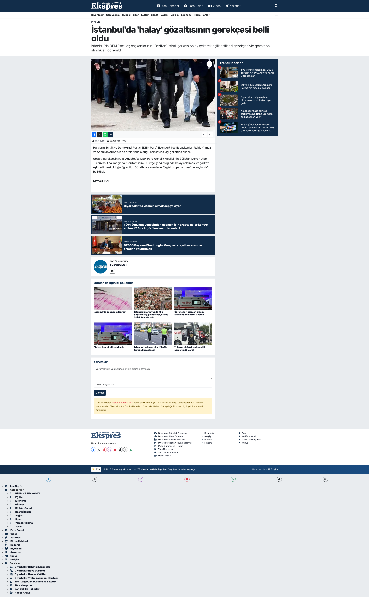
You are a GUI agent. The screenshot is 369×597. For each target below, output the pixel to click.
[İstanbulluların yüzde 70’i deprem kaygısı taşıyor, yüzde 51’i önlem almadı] (153, 298)
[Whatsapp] (131, 449)
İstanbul (97, 22)
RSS (97, 469)
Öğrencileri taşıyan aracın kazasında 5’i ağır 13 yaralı (189, 313)
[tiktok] (279, 479)
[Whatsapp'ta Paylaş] (105, 134)
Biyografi (15, 548)
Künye (245, 443)
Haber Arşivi (164, 455)
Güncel (126, 14)
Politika (208, 439)
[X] (99, 449)
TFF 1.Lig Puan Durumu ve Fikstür (35, 581)
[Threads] (125, 449)
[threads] (325, 479)
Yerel (18, 526)
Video (217, 6)
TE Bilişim (273, 469)
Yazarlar (235, 6)
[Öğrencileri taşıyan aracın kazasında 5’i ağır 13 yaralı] (193, 298)
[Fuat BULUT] (101, 266)
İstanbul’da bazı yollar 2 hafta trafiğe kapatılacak (150, 348)
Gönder (100, 392)
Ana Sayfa (16, 486)
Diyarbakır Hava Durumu (170, 436)
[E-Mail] (112, 271)
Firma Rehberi (19, 541)
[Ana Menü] (276, 15)
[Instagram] (109, 449)
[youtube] (187, 479)
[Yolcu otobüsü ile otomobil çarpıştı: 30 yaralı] (193, 333)
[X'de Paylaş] (99, 134)
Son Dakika (113, 14)
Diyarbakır (97, 14)
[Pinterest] (104, 449)
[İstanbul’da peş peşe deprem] (113, 298)
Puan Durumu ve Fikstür (170, 446)
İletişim (208, 443)
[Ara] (276, 5)
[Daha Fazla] (110, 134)
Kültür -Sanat (23, 508)
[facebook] (48, 479)
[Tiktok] (120, 449)
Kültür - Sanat (149, 14)
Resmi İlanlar (201, 14)
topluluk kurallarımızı (123, 402)
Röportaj (15, 544)
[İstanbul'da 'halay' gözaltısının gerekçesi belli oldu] (153, 95)
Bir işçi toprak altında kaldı (109, 347)
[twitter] (94, 479)
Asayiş (207, 436)
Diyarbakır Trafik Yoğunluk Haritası (175, 443)
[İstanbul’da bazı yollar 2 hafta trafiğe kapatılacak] (153, 333)
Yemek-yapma (24, 522)
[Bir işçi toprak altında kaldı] (113, 333)
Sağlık (164, 14)
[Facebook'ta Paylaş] (94, 134)
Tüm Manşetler (165, 449)
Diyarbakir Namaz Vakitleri (171, 439)
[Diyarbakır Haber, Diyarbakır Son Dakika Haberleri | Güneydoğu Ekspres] (106, 6)
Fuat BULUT (100, 141)
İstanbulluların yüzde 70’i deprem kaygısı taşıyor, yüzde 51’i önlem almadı (151, 315)
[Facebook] (93, 449)
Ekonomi (186, 14)
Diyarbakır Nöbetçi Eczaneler (172, 433)
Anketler (15, 552)
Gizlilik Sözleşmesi (251, 439)
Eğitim (175, 14)
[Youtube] (115, 449)
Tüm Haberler (170, 6)
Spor (136, 14)
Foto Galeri (195, 6)
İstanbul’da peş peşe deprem (110, 312)
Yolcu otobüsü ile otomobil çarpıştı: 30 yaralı (189, 348)
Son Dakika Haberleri (168, 452)
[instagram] (140, 479)
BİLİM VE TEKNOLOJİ (28, 493)
